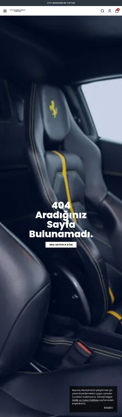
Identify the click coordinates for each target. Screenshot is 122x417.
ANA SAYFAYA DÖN (61, 244)
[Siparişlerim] (110, 11)
